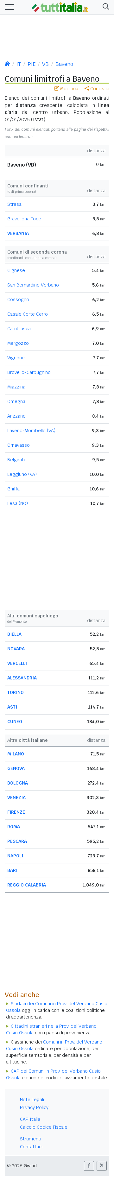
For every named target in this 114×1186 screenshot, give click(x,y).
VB (45, 64)
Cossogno (18, 299)
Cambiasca (19, 328)
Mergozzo (18, 343)
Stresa (14, 204)
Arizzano (16, 416)
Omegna (16, 401)
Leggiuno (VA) (22, 474)
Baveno (64, 64)
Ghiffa (13, 489)
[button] (104, 7)
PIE (31, 64)
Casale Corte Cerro (27, 314)
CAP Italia (30, 1119)
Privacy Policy (34, 1107)
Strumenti (30, 1139)
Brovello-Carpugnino (29, 372)
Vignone (16, 358)
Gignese (16, 270)
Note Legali (32, 1099)
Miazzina (16, 387)
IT (18, 64)
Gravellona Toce (24, 219)
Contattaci (31, 1147)
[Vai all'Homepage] (59, 6)
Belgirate (17, 460)
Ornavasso (18, 445)
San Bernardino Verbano (33, 285)
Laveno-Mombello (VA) (31, 430)
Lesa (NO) (17, 503)
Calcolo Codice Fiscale (43, 1127)
